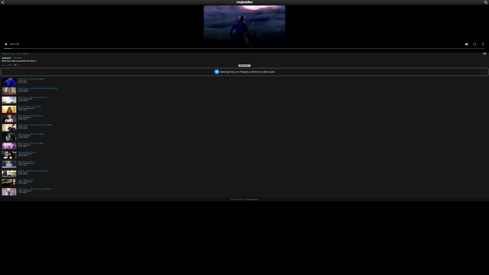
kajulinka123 (6, 58)
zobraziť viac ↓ (244, 65)
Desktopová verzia (252, 199)
